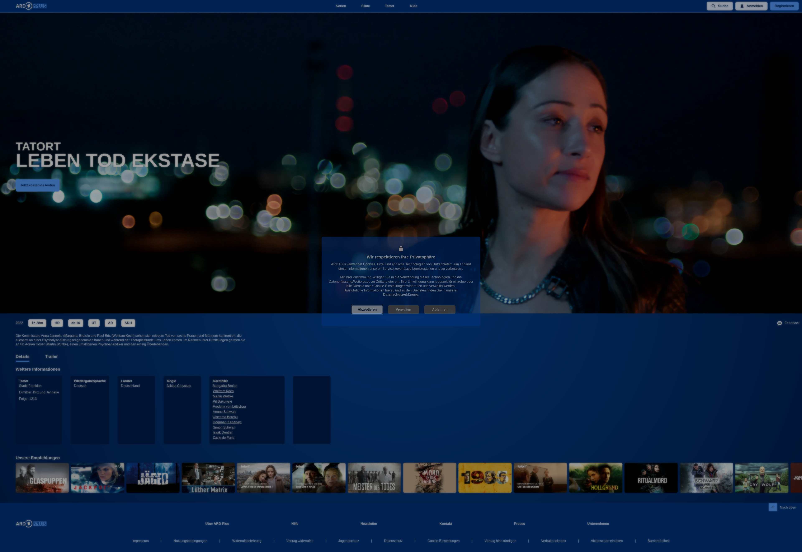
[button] (367, 306)
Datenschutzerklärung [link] (400, 291)
